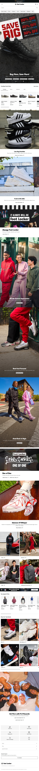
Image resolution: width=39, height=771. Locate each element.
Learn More (5, 234)
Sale (32, 11)
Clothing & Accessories (25, 585)
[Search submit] (37, 8)
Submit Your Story (13, 477)
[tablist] (14, 89)
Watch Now (5, 477)
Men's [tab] (11, 89)
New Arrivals (23, 11)
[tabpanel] (19, 99)
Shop (3, 746)
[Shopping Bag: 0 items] (37, 4)
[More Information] (21, 1)
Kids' (18, 11)
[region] (19, 1)
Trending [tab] (4, 89)
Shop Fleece (19, 302)
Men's (9, 11)
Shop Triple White (18, 202)
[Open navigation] (2, 4)
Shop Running (19, 372)
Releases (28, 11)
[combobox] (19, 8)
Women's (13, 11)
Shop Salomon (19, 527)
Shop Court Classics (19, 155)
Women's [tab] (18, 89)
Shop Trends (36, 86)
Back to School (3, 11)
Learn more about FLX (18, 717)
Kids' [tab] (24, 89)
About (3, 743)
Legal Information (5, 748)
